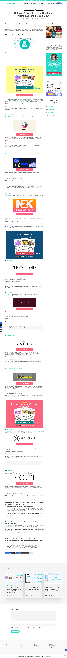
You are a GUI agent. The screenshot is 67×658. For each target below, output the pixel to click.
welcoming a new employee (12, 101)
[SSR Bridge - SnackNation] (54, 96)
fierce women (36, 431)
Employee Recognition (10, 585)
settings (42, 656)
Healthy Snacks (50, 648)
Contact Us (6, 648)
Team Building (36, 647)
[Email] (1, 329)
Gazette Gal (10, 335)
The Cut (9, 470)
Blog (5, 647)
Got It (48, 656)
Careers (6, 646)
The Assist (10, 58)
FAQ (20, 648)
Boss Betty (10, 293)
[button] (66, 650)
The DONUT (10, 115)
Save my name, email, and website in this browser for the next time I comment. (26, 627)
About (6, 645)
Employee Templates (51, 646)
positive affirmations (23, 101)
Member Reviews (22, 646)
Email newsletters (11, 525)
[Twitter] (1, 325)
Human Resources (38, 98)
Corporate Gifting (36, 644)
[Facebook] (1, 323)
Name (12, 623)
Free (15, 281)
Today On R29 (11, 429)
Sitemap (21, 647)
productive (31, 60)
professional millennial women (17, 59)
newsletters (41, 516)
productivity (30, 100)
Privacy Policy (39, 656)
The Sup (9, 152)
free (34, 59)
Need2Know (10, 194)
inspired (6, 353)
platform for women (25, 153)
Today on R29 (9, 431)
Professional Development (29, 9)
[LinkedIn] (1, 327)
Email (27, 623)
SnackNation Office (39, 9)
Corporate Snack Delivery (52, 647)
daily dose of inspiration (38, 278)
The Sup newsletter (9, 153)
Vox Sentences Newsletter (14, 368)
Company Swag (36, 645)
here (17, 106)
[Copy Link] (1, 331)
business (38, 337)
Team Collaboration (55, 585)
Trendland (10, 260)
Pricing (20, 644)
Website (43, 623)
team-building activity (20, 100)
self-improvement (18, 314)
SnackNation (6, 644)
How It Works (21, 645)
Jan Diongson (26, 18)
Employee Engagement (37, 648)
